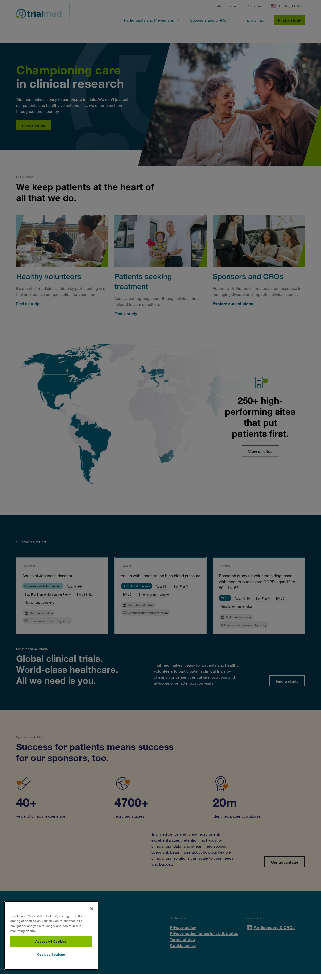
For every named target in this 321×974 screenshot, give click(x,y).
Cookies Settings (51, 955)
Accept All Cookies (51, 941)
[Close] (91, 908)
